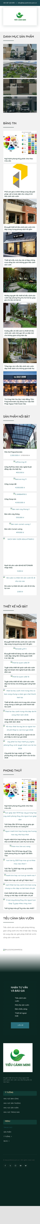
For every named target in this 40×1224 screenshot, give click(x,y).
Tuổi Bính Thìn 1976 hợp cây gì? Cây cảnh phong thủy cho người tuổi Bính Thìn (18, 853)
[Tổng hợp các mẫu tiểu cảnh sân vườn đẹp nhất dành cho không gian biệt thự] (20, 350)
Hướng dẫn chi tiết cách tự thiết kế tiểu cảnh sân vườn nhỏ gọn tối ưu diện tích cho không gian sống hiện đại (19, 333)
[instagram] (15, 1166)
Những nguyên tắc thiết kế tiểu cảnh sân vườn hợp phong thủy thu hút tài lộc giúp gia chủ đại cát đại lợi (20, 297)
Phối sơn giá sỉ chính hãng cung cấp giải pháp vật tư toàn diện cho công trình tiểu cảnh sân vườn (19, 194)
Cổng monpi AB (10, 484)
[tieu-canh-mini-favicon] (20, 10)
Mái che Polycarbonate (13, 452)
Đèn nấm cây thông (12, 514)
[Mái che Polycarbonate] (20, 436)
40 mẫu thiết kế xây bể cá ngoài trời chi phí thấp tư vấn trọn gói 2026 (19, 736)
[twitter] (10, 1166)
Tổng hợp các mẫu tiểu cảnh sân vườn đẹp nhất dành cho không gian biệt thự (19, 367)
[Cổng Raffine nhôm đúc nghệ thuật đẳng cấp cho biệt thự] (20, 462)
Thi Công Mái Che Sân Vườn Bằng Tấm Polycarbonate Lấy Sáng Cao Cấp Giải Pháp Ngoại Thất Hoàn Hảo (19, 401)
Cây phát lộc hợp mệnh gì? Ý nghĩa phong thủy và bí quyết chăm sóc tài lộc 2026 (19, 755)
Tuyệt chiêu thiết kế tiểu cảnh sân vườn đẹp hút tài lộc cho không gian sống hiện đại (20, 683)
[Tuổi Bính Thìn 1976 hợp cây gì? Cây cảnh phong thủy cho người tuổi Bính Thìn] (20, 846)
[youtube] (21, 1166)
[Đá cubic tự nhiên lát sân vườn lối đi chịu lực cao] (20, 579)
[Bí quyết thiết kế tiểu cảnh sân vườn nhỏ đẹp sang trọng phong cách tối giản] (20, 211)
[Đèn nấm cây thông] (20, 509)
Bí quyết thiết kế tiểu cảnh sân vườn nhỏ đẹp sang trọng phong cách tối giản (19, 228)
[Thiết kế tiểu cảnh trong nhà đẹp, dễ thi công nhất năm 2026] (20, 713)
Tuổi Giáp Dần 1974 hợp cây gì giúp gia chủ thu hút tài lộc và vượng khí (19, 825)
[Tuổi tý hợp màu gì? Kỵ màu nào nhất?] (20, 901)
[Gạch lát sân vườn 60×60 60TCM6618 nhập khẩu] (20, 549)
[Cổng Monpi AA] (20, 494)
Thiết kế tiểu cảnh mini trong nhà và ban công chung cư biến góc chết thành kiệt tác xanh (20, 704)
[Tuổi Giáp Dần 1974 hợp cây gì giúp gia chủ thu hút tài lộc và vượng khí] (20, 816)
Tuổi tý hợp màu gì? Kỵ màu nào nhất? (19, 908)
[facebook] (5, 1166)
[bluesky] (26, 1166)
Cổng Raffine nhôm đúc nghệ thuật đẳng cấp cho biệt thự (18, 468)
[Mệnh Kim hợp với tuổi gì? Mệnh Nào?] (20, 875)
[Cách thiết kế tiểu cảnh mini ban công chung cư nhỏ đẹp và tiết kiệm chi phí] (20, 886)
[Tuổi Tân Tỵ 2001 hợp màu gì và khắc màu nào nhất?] (20, 862)
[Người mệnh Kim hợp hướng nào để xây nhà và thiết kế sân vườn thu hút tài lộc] (20, 832)
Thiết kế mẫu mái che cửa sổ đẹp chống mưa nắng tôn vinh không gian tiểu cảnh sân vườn (19, 262)
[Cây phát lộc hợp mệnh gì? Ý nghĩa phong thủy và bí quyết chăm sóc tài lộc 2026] (20, 745)
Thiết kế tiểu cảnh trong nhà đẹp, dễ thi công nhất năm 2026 (19, 721)
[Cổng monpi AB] (20, 479)
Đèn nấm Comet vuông (13, 529)
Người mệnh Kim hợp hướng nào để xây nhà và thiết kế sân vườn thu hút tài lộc (19, 840)
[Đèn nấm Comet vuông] (20, 524)
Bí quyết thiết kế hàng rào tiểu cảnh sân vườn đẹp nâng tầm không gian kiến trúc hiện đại (19, 656)
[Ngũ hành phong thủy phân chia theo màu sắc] (20, 143)
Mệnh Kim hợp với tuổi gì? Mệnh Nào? (18, 880)
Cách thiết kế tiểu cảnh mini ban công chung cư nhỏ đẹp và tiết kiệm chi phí (18, 894)
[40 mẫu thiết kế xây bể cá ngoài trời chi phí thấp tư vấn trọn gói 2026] (20, 728)
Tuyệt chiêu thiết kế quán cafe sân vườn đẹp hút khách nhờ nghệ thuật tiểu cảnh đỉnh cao (19, 669)
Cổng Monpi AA (10, 499)
